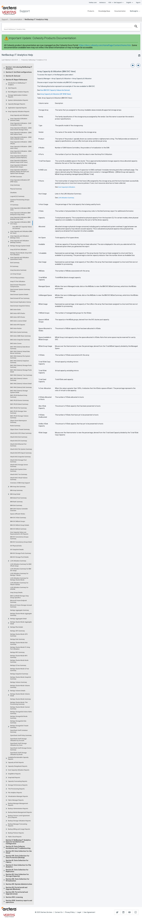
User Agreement (89, 912)
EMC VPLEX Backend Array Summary (18, 396)
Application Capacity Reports (17, 108)
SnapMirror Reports (14, 774)
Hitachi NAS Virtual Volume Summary (18, 478)
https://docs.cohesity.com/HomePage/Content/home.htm (105, 45)
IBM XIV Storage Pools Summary (20, 553)
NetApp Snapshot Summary (19, 674)
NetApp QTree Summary (18, 665)
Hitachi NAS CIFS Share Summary (20, 433)
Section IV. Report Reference (16, 80)
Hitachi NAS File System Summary (21, 449)
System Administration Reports (18, 100)
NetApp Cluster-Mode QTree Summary (19, 669)
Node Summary (15, 426)
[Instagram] (136, 912)
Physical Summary (16, 189)
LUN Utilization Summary (18, 561)
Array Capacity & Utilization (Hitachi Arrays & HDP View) (19, 161)
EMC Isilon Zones (16, 343)
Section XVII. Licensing (14, 897)
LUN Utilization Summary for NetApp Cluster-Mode (19, 579)
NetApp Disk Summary (17, 639)
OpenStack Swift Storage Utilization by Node (18, 753)
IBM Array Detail (15, 494)
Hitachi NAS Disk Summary (18, 437)
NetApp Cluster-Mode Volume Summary (20, 686)
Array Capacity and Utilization (19, 115)
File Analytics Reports (15, 792)
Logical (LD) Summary (17, 196)
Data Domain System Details (19, 294)
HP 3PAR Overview (16, 177)
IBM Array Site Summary (17, 487)
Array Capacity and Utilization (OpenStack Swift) (19, 258)
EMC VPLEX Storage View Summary (18, 412)
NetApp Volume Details (17, 691)
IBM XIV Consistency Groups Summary (19, 538)
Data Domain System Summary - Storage (20, 290)
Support (5, 19)
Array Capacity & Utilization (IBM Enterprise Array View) (20, 213)
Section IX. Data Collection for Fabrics (17, 861)
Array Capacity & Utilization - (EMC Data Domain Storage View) (21, 129)
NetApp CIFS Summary (17, 631)
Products (91, 11)
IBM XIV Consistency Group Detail (21, 542)
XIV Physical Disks (16, 546)
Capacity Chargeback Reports (17, 766)
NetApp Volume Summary (18, 682)
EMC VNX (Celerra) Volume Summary (19, 379)
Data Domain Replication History (20, 302)
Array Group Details (16, 592)
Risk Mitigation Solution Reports (18, 92)
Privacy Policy (70, 912)
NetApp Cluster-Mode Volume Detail (20, 695)
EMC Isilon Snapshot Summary (20, 340)
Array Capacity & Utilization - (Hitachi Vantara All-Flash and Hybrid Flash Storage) (19, 171)
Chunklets (13, 193)
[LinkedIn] (123, 912)
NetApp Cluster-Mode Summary (20, 699)
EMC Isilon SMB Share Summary (20, 336)
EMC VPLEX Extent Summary (19, 404)
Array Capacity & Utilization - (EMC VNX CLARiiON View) (21, 138)
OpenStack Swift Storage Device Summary (20, 749)
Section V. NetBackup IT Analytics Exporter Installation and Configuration (18, 841)
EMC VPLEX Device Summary (19, 400)
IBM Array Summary (16, 490)
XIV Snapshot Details (17, 549)
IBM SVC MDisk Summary (18, 529)
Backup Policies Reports (16, 833)
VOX (109, 2)
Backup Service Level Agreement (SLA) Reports (19, 816)
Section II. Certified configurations (19, 72)
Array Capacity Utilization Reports (18, 111)
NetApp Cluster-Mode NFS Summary (18, 656)
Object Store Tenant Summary (20, 429)
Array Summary (15, 185)
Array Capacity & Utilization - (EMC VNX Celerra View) (21, 133)
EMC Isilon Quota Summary (18, 332)
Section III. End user (13, 76)
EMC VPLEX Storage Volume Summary (19, 417)
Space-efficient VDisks (17, 514)
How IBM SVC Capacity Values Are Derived (22, 227)
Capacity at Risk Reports (16, 762)
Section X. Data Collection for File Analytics (18, 866)
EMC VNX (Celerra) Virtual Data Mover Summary (20, 352)
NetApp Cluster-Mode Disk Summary (19, 643)
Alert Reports (12, 88)
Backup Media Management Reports (20, 812)
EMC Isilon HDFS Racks (17, 313)
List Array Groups (15, 274)
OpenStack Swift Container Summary (19, 731)
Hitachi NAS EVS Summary (18, 441)
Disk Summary (14, 263)
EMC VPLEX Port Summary (18, 408)
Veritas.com (93, 2)
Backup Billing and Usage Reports (19, 829)
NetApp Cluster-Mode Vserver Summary (20, 708)
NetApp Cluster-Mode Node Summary (19, 661)
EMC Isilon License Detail (18, 321)
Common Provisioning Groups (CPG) (19, 200)
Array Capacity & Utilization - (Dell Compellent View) (20, 124)
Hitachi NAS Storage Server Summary (19, 465)
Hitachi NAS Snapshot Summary (20, 457)
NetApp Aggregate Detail (18, 619)
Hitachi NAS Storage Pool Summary (18, 461)
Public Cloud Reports (15, 837)
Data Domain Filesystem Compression (18, 285)
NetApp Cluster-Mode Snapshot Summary (20, 678)
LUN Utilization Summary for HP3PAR (19, 588)
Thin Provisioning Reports (16, 789)
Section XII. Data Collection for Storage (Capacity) (17, 875)
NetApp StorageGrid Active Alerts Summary (21, 712)
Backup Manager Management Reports (18, 804)
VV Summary (14, 205)
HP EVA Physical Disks (17, 278)
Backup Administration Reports (18, 808)
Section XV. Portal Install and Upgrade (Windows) (16, 888)
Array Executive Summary (18, 270)
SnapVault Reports (14, 777)
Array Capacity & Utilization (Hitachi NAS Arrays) (18, 166)
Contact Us (59, 912)
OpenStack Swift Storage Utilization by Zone (18, 744)
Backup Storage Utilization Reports (19, 821)
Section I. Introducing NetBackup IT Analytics (19, 68)
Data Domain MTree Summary (19, 298)
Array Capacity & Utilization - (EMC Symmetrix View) (21, 152)
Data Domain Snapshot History (20, 306)
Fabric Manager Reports (16, 800)
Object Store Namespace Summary (18, 421)
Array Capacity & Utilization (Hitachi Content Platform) (18, 157)
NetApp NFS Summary (17, 652)
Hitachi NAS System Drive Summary (18, 470)
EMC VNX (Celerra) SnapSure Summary (19, 361)
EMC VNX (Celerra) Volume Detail (21, 384)
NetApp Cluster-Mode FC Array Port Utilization (20, 648)
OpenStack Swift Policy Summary (21, 735)
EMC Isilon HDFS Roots (17, 317)
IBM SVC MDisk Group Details (19, 525)
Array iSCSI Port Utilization (18, 249)
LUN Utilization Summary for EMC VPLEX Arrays (21, 565)
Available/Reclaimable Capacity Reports (18, 758)
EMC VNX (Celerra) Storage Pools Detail (21, 371)
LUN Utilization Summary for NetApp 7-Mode (19, 574)
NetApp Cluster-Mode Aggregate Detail (21, 623)
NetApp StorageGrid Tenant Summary (19, 726)
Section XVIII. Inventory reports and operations (19, 901)
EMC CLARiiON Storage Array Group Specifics (19, 597)
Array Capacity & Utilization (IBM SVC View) (20, 223)
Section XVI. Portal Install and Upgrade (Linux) (17, 893)
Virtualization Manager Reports (18, 796)
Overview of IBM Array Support (20, 483)
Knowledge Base (104, 11)
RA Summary (14, 266)
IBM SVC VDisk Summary (18, 518)
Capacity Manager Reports (16, 104)
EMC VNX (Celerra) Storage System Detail (19, 391)
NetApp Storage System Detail (20, 246)
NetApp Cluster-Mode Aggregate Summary (21, 614)
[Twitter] (117, 912)
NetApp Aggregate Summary (19, 610)
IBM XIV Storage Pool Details (19, 557)
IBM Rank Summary (16, 502)
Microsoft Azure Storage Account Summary (21, 606)
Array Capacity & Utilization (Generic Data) (18, 119)
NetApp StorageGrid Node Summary (18, 717)
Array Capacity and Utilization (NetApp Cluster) (19, 241)
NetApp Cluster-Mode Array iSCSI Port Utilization (21, 254)
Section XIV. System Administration (19, 884)
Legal (79, 912)
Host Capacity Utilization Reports (18, 770)
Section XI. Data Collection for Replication (17, 870)
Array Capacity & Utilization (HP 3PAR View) (20, 181)
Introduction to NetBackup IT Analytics (17, 84)
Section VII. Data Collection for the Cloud (19, 852)
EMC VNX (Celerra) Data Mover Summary (20, 348)
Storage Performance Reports (18, 785)
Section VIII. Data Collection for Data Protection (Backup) (17, 856)
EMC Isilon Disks (15, 310)
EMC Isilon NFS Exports (17, 325)
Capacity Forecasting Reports (17, 781)
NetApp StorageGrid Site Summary (18, 722)
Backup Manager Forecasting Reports (17, 825)
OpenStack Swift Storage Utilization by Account (18, 739)
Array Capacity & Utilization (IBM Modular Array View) (20, 218)
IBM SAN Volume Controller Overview (19, 509)
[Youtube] (129, 912)
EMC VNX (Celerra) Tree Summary (21, 375)
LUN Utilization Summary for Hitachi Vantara (19, 583)
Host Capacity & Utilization (66, 187)
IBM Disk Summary (16, 505)
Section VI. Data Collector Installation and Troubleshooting (18, 847)
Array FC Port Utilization (17, 281)
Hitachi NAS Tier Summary (18, 474)
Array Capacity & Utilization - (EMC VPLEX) (21, 143)
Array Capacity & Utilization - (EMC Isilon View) (21, 147)
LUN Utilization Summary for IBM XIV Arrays (20, 570)
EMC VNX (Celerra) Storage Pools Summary (21, 366)
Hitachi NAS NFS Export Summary (21, 453)
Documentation (120, 11)
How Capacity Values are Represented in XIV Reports (19, 533)
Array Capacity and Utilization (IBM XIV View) (21, 232)
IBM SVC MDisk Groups (17, 521)
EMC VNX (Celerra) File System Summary (20, 357)
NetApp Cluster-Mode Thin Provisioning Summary (19, 703)
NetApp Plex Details (16, 627)
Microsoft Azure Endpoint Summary (18, 601)
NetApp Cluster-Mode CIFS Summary (19, 635)
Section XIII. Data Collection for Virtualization (17, 880)
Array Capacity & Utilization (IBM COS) (20, 209)
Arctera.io (102, 2)
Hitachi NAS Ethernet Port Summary (18, 445)
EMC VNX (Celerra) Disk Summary (21, 387)
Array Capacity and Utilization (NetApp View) (19, 237)
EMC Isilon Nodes (16, 328)
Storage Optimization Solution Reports (17, 96)
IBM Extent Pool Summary (18, 498)
